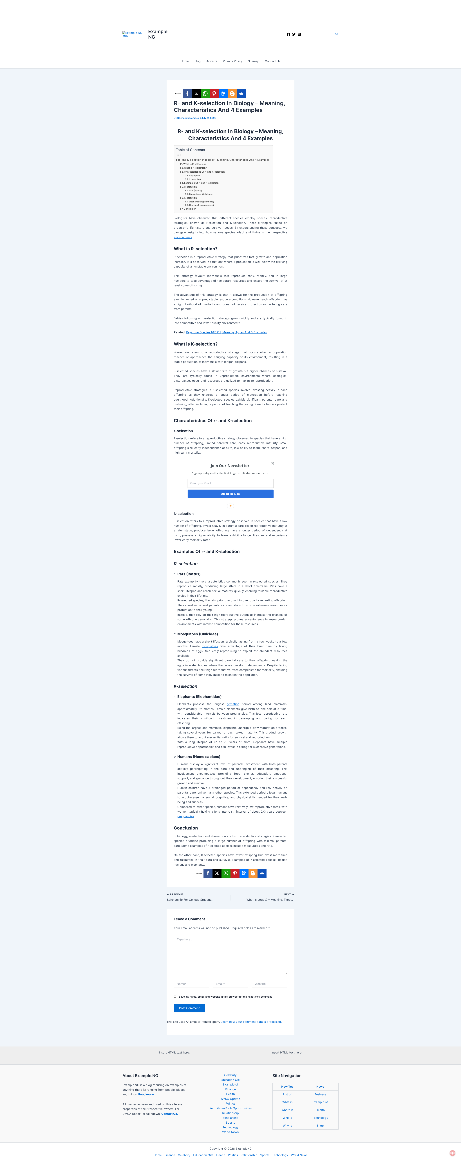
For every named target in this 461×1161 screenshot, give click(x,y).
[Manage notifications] (452, 1153)
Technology (230, 1127)
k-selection (195, 179)
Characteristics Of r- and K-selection (204, 171)
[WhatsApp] (205, 93)
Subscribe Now (231, 494)
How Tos (287, 1086)
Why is (287, 1125)
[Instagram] (299, 34)
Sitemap (253, 61)
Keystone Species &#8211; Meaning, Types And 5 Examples (226, 332)
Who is (287, 1117)
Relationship (230, 1113)
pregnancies (185, 816)
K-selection (190, 197)
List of (287, 1094)
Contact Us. (169, 1114)
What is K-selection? (195, 167)
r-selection (194, 175)
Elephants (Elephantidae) (201, 201)
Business (320, 1094)
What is (287, 1102)
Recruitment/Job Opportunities (230, 1108)
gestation (233, 704)
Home (185, 61)
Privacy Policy (232, 61)
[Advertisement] (230, 27)
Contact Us (272, 61)
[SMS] (223, 93)
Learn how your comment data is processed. (251, 1021)
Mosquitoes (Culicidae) (200, 194)
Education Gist (230, 1080)
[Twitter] (294, 34)
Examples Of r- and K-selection (201, 182)
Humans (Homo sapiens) (201, 205)
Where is (287, 1110)
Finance (230, 1089)
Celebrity (230, 1075)
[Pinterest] (214, 93)
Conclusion (190, 208)
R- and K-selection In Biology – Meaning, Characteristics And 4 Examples (223, 159)
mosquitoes (210, 646)
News (320, 1086)
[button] (337, 34)
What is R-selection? (194, 164)
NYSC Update (230, 1099)
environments (183, 237)
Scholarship (230, 1117)
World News (230, 1132)
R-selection (190, 186)
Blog (197, 61)
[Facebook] (288, 34)
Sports (230, 1122)
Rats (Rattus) (195, 190)
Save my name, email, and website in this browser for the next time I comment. (225, 996)
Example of (230, 1084)
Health (230, 1094)
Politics (230, 1103)
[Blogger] (232, 93)
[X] (196, 93)
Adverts (211, 61)
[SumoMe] (241, 93)
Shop (320, 1125)
